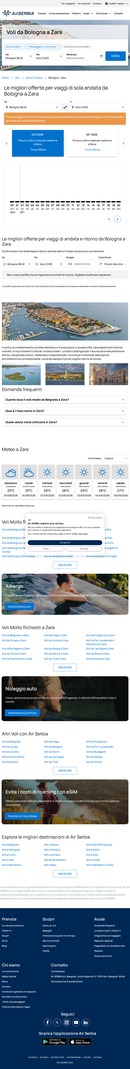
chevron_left (6, 143)
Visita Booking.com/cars (22, 713)
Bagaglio (47, 930)
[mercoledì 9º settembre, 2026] (63, 201)
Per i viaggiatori (68, 3)
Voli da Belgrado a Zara (15, 635)
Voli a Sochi (93, 849)
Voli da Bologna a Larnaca (17, 543)
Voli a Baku (50, 865)
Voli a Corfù (9, 854)
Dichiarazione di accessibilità (67, 981)
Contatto (118, 13)
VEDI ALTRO (65, 565)
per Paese (33, 1057)
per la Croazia (34, 77)
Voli (17, 77)
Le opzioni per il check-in (107, 930)
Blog (4, 945)
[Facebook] (47, 1022)
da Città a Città (57, 1057)
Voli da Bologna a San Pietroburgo (98, 531)
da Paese (98, 1057)
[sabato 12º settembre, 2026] (78, 201)
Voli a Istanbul (52, 849)
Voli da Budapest (96, 751)
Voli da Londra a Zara (56, 640)
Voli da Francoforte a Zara (17, 658)
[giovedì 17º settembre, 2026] (103, 201)
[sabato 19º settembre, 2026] (113, 201)
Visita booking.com (19, 606)
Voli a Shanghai (11, 849)
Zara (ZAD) (42, 58)
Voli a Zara (8, 860)
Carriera (6, 986)
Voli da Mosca (10, 762)
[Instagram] (66, 1022)
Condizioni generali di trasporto (19, 991)
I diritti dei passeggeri (13, 1001)
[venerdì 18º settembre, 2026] (108, 201)
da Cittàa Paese (74, 1057)
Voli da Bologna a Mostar (58, 556)
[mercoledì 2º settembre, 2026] (27, 201)
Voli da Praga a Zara (55, 635)
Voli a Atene (93, 860)
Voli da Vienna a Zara (56, 653)
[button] (43, 46)
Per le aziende (84, 3)
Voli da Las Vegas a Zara (100, 648)
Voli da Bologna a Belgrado (17, 529)
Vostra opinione (102, 955)
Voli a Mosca (51, 844)
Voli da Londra (10, 751)
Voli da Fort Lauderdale (99, 746)
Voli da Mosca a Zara (98, 658)
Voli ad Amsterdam (55, 860)
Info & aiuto (104, 13)
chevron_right (123, 143)
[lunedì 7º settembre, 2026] (53, 201)
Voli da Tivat (51, 762)
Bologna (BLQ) (14, 58)
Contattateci (58, 971)
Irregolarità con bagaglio (107, 935)
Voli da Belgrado (11, 741)
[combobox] (32, 107)
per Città (44, 1057)
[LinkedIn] (85, 1022)
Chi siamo (97, 3)
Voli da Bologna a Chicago (101, 556)
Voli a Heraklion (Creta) (100, 865)
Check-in (76, 13)
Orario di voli (49, 925)
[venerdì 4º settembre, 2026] (37, 201)
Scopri (88, 13)
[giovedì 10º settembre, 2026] (68, 201)
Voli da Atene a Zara (97, 653)
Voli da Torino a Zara (14, 653)
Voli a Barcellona (11, 865)
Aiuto (5, 940)
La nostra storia (10, 971)
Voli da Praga (51, 741)
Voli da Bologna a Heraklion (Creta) (18, 549)
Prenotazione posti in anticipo (59, 935)
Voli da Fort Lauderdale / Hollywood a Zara (100, 642)
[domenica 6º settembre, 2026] (48, 201)
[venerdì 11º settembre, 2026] (73, 201)
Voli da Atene (51, 751)
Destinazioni (49, 945)
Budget (70, 257)
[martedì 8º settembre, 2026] (58, 201)
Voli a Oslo (92, 854)
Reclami (98, 950)
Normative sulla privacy (14, 996)
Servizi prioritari (51, 940)
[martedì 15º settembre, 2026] (93, 201)
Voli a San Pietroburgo (99, 844)
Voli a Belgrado (10, 844)
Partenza (71, 54)
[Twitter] (57, 1022)
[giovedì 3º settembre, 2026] (32, 201)
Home (5, 77)
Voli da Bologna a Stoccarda (18, 556)
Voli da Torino (94, 762)
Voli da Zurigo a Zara (14, 640)
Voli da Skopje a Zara (56, 648)
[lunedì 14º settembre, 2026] (88, 201)
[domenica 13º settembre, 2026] (83, 201)
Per (38, 54)
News (5, 981)
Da (7, 54)
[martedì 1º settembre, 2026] (22, 201)
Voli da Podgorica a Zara (100, 635)
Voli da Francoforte (13, 757)
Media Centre (9, 976)
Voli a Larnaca (52, 854)
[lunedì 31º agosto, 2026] (17, 201)
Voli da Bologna (53, 746)
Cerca (115, 56)
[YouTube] (76, 1022)
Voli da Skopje (94, 757)
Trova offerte (38, 149)
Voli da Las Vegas (54, 757)
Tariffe (46, 950)
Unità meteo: (95, 458)
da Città (87, 1057)
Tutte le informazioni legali (16, 1006)
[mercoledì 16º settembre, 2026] (98, 201)
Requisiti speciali (103, 940)
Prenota (42, 13)
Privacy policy (95, 517)
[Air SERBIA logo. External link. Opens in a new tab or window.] (29, 520)
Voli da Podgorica (96, 741)
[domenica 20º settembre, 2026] (119, 201)
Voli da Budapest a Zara (15, 648)
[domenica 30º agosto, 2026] (12, 201)
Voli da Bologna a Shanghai (18, 537)
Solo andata (13, 46)
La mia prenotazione (59, 13)
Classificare (104, 257)
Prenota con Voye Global (22, 816)
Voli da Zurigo (10, 746)
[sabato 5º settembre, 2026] (42, 201)
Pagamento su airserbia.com (109, 945)
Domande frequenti (104, 925)
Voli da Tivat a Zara (55, 658)
